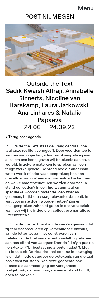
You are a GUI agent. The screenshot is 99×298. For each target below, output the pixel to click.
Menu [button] (86, 8)
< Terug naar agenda (23, 137)
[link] (49, 297)
